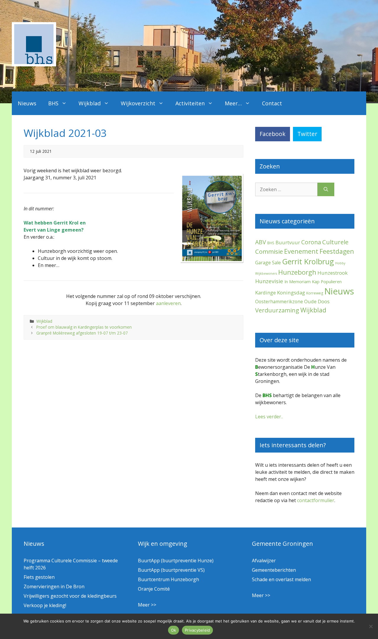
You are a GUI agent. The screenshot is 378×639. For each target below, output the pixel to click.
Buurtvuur (288, 242)
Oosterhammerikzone (279, 301)
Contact (272, 103)
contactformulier (315, 500)
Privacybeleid (197, 630)
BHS (53, 103)
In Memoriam (297, 281)
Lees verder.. (269, 416)
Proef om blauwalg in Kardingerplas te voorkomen (84, 327)
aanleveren (168, 303)
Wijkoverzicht (138, 103)
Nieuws (27, 103)
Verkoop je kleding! (45, 605)
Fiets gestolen (39, 577)
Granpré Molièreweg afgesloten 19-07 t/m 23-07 (82, 333)
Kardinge (265, 292)
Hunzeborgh (297, 272)
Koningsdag (291, 292)
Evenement (301, 251)
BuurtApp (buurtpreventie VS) (171, 570)
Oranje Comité (154, 589)
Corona (311, 242)
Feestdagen (337, 251)
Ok (173, 630)
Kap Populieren (327, 281)
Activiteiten (190, 103)
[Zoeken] (325, 189)
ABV (260, 242)
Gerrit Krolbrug (308, 261)
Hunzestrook (332, 272)
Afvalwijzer (264, 560)
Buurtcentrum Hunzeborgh (168, 579)
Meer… (233, 103)
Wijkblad (90, 103)
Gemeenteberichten (274, 570)
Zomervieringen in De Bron (54, 586)
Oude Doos (317, 301)
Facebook (273, 134)
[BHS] (34, 64)
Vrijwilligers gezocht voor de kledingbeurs (70, 596)
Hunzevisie (269, 281)
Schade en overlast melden (281, 579)
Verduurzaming (277, 310)
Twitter (307, 134)
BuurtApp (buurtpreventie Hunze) (176, 560)
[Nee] (371, 626)
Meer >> (147, 605)
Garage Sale (268, 262)
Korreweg (314, 293)
